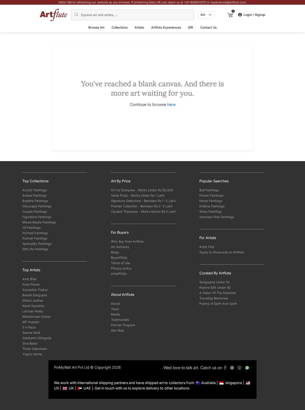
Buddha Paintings (35, 201)
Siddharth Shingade (36, 338)
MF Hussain (30, 322)
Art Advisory (120, 247)
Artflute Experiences (166, 27)
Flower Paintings (211, 195)
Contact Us (208, 27)
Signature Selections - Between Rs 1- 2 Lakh (143, 201)
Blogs (115, 252)
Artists (139, 27)
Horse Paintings (210, 201)
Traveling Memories (213, 298)
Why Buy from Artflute (127, 241)
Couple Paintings (34, 211)
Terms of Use (120, 263)
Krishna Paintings (211, 206)
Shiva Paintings (210, 211)
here (171, 104)
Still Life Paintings (35, 249)
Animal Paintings (34, 195)
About (115, 303)
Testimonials (120, 320)
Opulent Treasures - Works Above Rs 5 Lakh (143, 211)
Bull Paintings (209, 190)
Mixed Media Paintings (39, 222)
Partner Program (123, 325)
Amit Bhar (29, 279)
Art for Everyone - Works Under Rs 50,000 (142, 190)
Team (115, 309)
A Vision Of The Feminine (217, 293)
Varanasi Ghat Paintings (216, 217)
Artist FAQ (206, 247)
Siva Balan (30, 343)
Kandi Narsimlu (33, 306)
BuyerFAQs (119, 257)
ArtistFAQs (119, 273)
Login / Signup (254, 15)
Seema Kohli (31, 332)
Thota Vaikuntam (34, 349)
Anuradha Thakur (35, 290)
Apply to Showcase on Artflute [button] (221, 252)
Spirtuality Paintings (36, 244)
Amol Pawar (31, 284)
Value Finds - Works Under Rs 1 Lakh (138, 195)
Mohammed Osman (36, 316)
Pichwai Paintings (35, 233)
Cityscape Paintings (36, 206)
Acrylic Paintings (34, 190)
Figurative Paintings (36, 217)
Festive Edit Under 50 (215, 287)
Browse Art (96, 27)
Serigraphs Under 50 (214, 282)
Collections (119, 27)
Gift (190, 27)
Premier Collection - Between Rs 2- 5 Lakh (142, 206)
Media (115, 314)
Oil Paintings (31, 227)
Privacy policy (121, 268)
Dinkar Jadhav (33, 300)
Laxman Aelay (32, 311)
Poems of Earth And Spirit (218, 303)
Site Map (117, 330)
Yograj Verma (32, 354)
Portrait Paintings (34, 238)
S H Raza (29, 327)
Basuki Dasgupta (34, 295)
